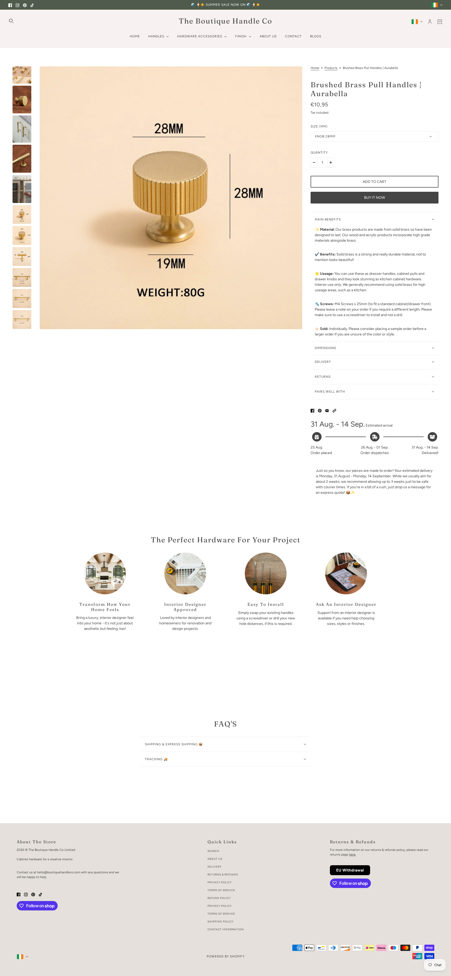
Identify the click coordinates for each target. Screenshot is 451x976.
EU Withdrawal (350, 870)
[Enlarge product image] (171, 197)
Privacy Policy (219, 882)
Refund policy (219, 898)
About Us (214, 859)
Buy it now (374, 197)
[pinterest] (25, 5)
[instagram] (17, 5)
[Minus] (314, 162)
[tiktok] (32, 5)
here (352, 854)
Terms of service (221, 913)
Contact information (225, 929)
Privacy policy (219, 906)
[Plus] (330, 162)
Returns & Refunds (222, 874)
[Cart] (440, 22)
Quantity (319, 152)
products (330, 68)
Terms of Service (221, 890)
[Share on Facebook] (312, 410)
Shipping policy (220, 921)
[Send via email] (327, 410)
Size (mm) (319, 126)
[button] (334, 410)
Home (315, 68)
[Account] (430, 22)
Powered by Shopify (226, 956)
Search (213, 851)
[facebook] (10, 5)
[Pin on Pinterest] (320, 410)
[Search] (11, 21)
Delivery (214, 866)
